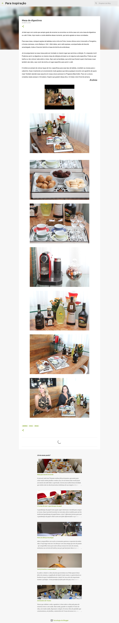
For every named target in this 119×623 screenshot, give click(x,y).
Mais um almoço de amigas (45, 537)
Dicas (31, 426)
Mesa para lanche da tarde (45, 474)
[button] (23, 26)
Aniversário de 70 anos (44, 600)
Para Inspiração (15, 3)
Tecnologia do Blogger (61, 620)
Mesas (36, 426)
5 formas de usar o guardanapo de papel (49, 506)
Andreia (25, 426)
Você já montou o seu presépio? (46, 569)
